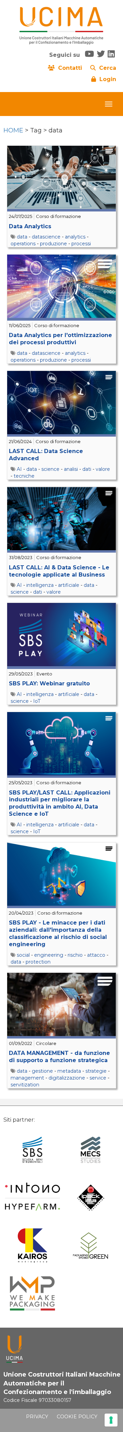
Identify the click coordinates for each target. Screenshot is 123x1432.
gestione (42, 1071)
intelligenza (40, 585)
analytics (75, 237)
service (98, 1078)
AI (19, 469)
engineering (48, 955)
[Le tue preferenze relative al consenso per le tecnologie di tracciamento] (111, 1420)
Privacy (37, 1417)
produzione (53, 244)
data (22, 237)
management (27, 1078)
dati (86, 469)
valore (103, 469)
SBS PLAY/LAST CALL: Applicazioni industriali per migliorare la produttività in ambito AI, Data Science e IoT (59, 803)
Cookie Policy (77, 1417)
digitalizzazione (67, 1078)
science (50, 469)
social (23, 955)
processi (81, 244)
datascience (46, 237)
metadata (69, 1071)
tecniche (24, 476)
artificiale (68, 585)
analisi (71, 469)
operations (23, 244)
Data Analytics (30, 226)
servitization (25, 1085)
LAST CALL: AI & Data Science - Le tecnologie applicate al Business (59, 571)
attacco (96, 955)
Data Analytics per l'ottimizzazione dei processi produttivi (60, 339)
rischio (75, 955)
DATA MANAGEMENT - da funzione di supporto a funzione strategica (59, 1056)
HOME (13, 130)
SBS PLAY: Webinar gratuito (49, 683)
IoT (36, 701)
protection (38, 962)
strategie (96, 1071)
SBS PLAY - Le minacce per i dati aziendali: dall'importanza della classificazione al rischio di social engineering (58, 933)
